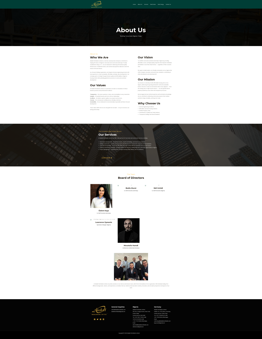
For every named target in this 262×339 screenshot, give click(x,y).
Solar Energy (161, 4)
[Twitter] (97, 319)
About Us (140, 4)
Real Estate (153, 4)
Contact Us (168, 4)
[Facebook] (94, 319)
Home (134, 4)
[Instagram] (100, 319)
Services (146, 4)
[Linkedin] (103, 319)
